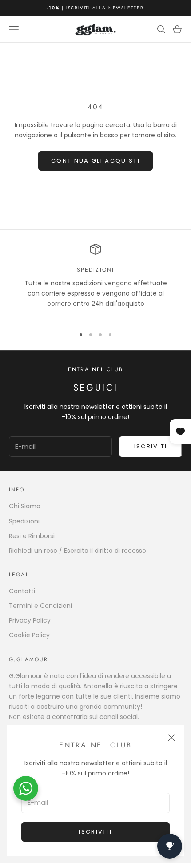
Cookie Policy (29, 635)
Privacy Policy (30, 620)
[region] (95, 281)
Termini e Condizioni (40, 605)
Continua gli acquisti (95, 160)
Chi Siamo (24, 506)
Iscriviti (95, 831)
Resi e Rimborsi (32, 535)
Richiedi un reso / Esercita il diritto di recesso (77, 550)
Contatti (22, 591)
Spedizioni (24, 521)
